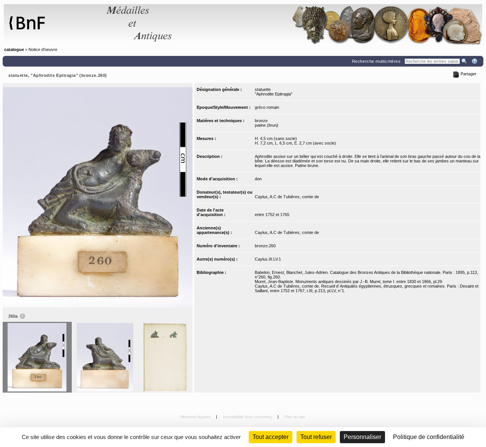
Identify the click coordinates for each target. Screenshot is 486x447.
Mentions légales (196, 417)
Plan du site (294, 417)
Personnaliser (362, 437)
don (258, 179)
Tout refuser (316, 437)
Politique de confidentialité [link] (428, 437)
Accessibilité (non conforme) (248, 417)
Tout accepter (270, 437)
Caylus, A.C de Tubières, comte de (287, 196)
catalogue (14, 49)
